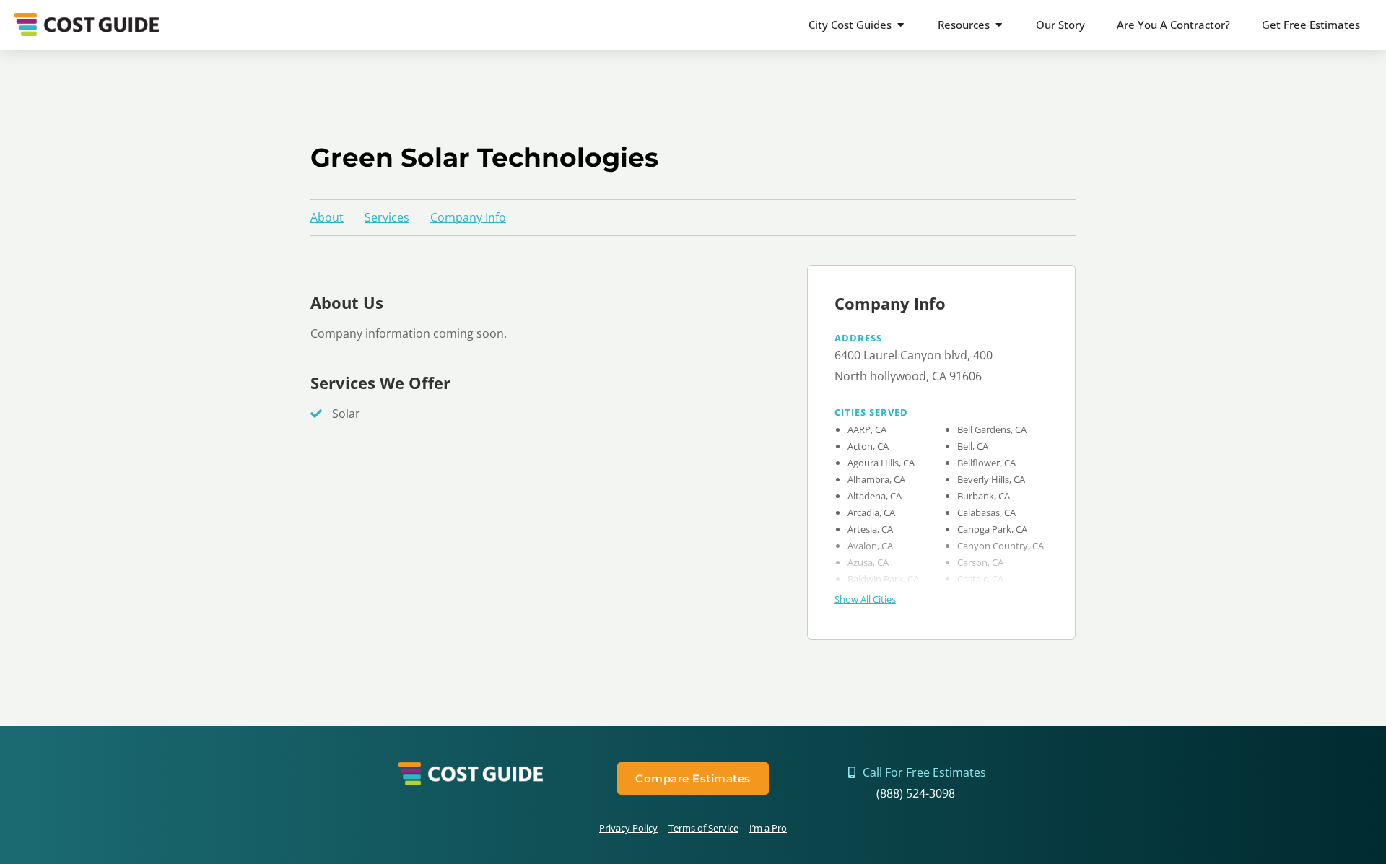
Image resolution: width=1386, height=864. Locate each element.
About (327, 217)
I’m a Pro (768, 827)
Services (387, 217)
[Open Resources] (998, 25)
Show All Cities (865, 599)
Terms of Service (703, 827)
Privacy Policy (628, 827)
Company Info (468, 217)
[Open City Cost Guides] (900, 25)
